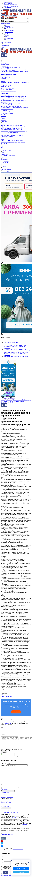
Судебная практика (6, 77)
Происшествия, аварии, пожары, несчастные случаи (14, 71)
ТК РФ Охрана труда (6, 89)
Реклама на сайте (8, 3)
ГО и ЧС (3, 114)
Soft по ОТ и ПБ (9, 30)
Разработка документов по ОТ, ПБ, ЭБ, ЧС (12, 135)
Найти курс (16, 711)
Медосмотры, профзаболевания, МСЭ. (11, 106)
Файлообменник (5, 161)
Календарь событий (9, 27)
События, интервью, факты (8, 70)
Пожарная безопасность (7, 113)
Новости (7, 26)
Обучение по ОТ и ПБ (6, 104)
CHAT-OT (3, 166)
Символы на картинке (7, 785)
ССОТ (7, 39)
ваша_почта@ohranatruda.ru (11, 6)
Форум (7, 36)
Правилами (13, 817)
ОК (5, 872)
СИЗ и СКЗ (4, 110)
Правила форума (5, 148)
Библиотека (8, 29)
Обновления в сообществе (8, 155)
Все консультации (5, 95)
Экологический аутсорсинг (8, 136)
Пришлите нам (8, 723)
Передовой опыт (5, 73)
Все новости (4, 63)
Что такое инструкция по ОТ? (12, 342)
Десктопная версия (5, 808)
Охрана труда (4, 66)
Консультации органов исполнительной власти (13, 96)
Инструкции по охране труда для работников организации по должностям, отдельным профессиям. (16, 354)
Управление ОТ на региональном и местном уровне (14, 69)
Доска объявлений (5, 164)
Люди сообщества (5, 157)
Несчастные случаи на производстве (10, 103)
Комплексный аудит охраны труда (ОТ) (11, 128)
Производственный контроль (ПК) (10, 132)
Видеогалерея (4, 162)
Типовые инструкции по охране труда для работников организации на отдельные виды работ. (17, 350)
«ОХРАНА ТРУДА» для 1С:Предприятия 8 (12, 140)
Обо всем (3, 78)
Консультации (9, 32)
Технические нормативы (7, 88)
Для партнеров (4, 121)
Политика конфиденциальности (9, 812)
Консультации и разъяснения (8, 74)
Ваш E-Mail (4, 765)
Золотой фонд (9, 38)
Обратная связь (8, 2)
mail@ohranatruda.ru (6, 802)
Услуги (7, 35)
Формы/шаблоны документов (8, 91)
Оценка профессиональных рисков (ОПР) (12, 129)
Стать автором (7, 7)
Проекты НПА (4, 75)
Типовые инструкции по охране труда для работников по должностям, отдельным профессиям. (15, 347)
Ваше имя (3, 763)
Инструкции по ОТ (6, 85)
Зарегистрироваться (6, 875)
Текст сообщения (5, 766)
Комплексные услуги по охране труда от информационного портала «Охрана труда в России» (15, 126)
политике (10, 869)
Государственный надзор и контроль (10, 67)
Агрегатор (8, 33)
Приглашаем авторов (6, 150)
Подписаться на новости (10, 4)
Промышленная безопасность (8, 111)
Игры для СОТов (5, 171)
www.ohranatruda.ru (18, 849)
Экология (3, 116)
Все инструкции (8, 343)
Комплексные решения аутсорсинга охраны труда (14, 131)
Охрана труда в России (7, 797)
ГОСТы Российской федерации (9, 86)
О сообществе (4, 154)
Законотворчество (5, 64)
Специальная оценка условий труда (10, 133)
